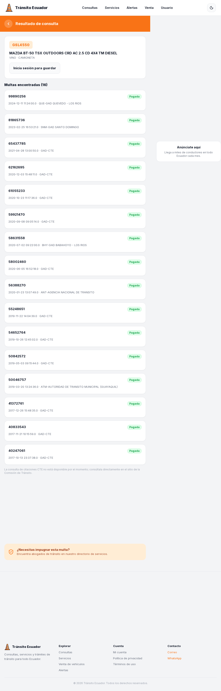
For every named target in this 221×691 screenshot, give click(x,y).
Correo (172, 652)
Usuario (167, 7)
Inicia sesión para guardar (34, 68)
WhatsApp (174, 658)
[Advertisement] (75, 509)
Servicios (112, 7)
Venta (149, 7)
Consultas (90, 7)
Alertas (132, 7)
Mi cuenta (119, 652)
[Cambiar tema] (211, 7)
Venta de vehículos (72, 664)
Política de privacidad (127, 658)
